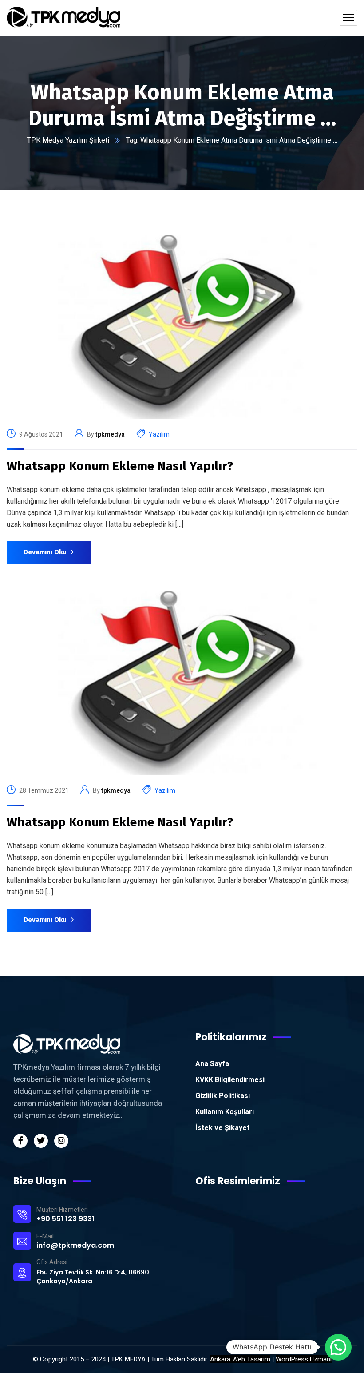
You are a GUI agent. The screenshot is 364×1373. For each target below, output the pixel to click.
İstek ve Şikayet (222, 1127)
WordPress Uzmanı (304, 1359)
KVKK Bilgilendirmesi (230, 1079)
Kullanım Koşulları (224, 1111)
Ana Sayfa (212, 1064)
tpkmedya (110, 434)
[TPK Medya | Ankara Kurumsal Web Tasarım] (63, 18)
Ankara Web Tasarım (240, 1359)
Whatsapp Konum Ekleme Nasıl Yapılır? (120, 466)
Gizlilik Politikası (222, 1095)
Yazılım (159, 434)
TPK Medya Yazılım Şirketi (68, 140)
